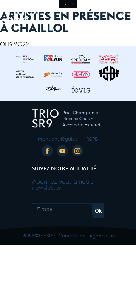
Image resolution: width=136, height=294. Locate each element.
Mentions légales (57, 138)
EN (71, 3)
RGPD (92, 138)
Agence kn (101, 235)
